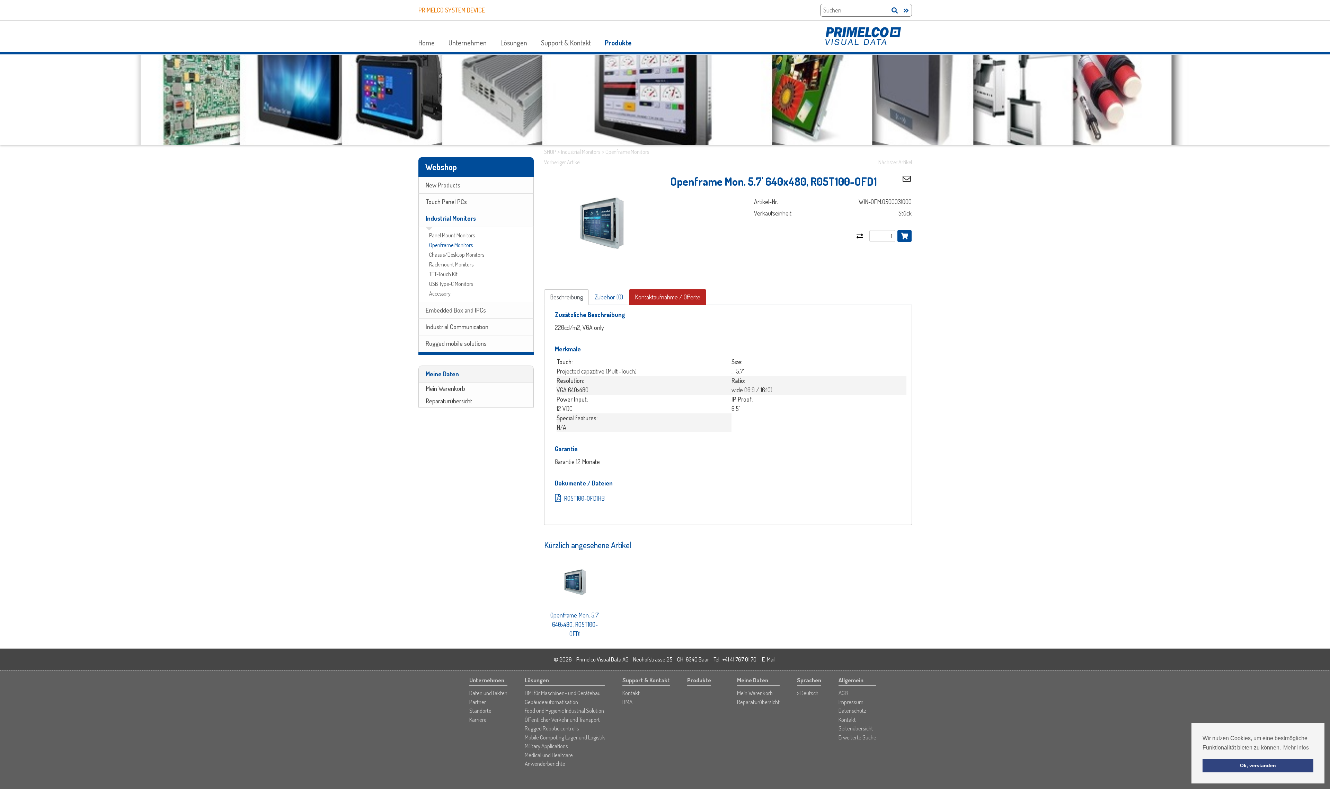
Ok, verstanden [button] (1258, 765)
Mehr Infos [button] (1296, 748)
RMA (627, 701)
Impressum (851, 701)
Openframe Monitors (451, 245)
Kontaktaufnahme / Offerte (667, 297)
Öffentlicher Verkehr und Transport (562, 719)
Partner (477, 701)
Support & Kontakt (566, 42)
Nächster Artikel (895, 162)
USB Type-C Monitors (451, 283)
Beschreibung (566, 297)
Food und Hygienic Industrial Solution (564, 710)
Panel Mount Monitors (452, 235)
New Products (443, 185)
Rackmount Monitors (451, 264)
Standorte (480, 710)
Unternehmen (468, 42)
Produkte (618, 42)
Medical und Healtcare (549, 755)
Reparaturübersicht (449, 401)
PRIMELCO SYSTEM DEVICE (451, 10)
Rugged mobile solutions (456, 343)
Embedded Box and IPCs (456, 310)
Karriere (478, 719)
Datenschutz (852, 710)
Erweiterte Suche (857, 737)
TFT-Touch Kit (443, 274)
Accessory (440, 293)
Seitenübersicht (856, 728)
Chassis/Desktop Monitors (456, 254)
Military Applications (546, 745)
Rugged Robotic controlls (552, 728)
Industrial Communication (457, 327)
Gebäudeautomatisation (551, 701)
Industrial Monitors (451, 218)
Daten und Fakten (488, 692)
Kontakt (631, 692)
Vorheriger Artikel (562, 162)
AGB (843, 692)
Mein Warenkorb (445, 388)
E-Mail (768, 659)
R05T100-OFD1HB (584, 498)
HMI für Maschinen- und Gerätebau (563, 692)
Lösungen (513, 42)
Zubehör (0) (609, 297)
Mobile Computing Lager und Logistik (565, 737)
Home (426, 42)
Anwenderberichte (545, 763)
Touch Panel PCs (446, 201)
